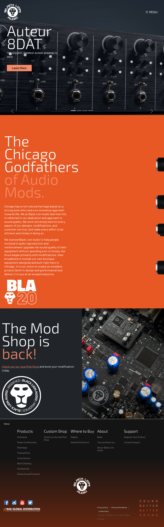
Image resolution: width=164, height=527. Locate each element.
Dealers (74, 437)
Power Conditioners (27, 442)
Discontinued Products (28, 474)
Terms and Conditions (119, 507)
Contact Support (132, 442)
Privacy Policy (102, 507)
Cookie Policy (103, 511)
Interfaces (22, 437)
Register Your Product (134, 437)
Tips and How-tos (106, 442)
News (99, 437)
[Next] (151, 57)
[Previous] (12, 57)
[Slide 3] (84, 110)
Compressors (23, 458)
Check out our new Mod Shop (20, 366)
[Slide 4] (90, 110)
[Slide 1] (73, 110)
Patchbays (22, 447)
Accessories (23, 468)
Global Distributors (80, 442)
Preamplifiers (23, 452)
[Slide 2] (79, 110)
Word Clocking (24, 463)
